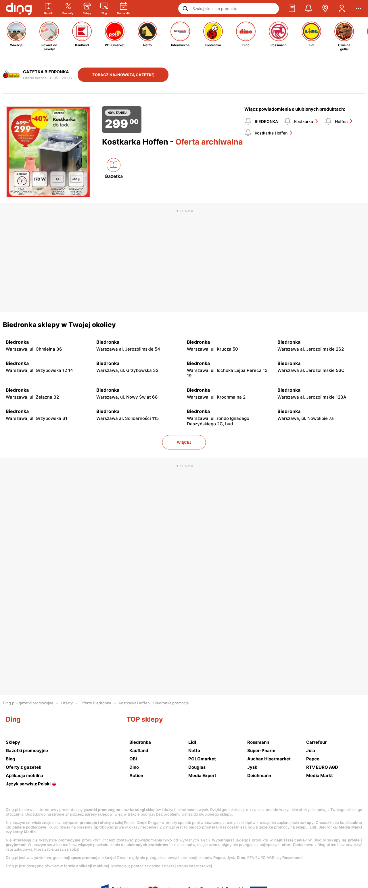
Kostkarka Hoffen (271, 132)
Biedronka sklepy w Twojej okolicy (59, 325)
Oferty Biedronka (95, 703)
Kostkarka (303, 121)
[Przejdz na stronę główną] (19, 8)
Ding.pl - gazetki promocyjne (28, 703)
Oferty (67, 703)
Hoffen (341, 121)
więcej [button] (184, 442)
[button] (292, 9)
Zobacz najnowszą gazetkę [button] (123, 74)
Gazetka (114, 176)
